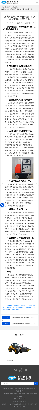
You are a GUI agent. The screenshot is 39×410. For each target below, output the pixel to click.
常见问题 (14, 7)
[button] (37, 184)
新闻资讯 (7, 7)
